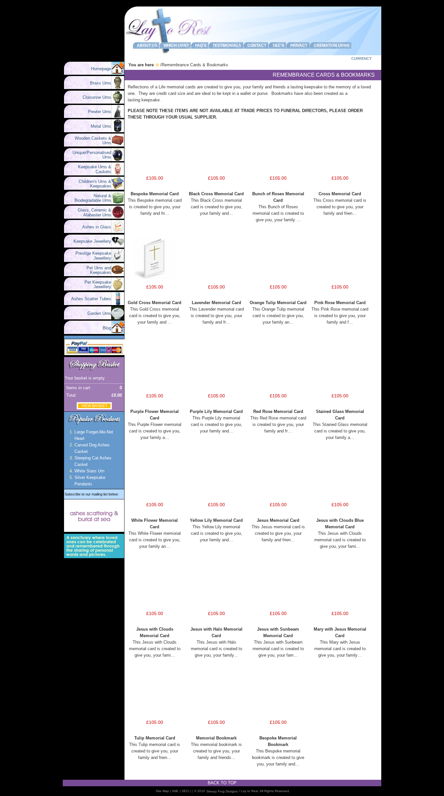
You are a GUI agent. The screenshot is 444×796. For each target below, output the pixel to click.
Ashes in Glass (94, 227)
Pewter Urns (97, 111)
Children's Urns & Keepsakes (92, 183)
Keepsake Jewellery (89, 241)
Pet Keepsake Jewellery (95, 284)
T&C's (277, 45)
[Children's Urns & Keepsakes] (117, 188)
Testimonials (226, 45)
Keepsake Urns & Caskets (92, 169)
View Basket (94, 406)
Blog (107, 328)
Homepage (101, 68)
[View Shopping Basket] (94, 370)
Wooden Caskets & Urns (90, 140)
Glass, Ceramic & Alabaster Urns (91, 212)
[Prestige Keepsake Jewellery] (117, 260)
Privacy (297, 45)
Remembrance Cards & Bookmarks (195, 64)
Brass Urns (98, 83)
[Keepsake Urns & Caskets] (117, 174)
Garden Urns (96, 313)
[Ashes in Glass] (117, 231)
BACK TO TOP (222, 782)
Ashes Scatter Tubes (88, 298)
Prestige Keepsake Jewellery (90, 255)
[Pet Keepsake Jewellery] (117, 289)
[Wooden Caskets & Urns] (117, 145)
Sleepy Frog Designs (222, 791)
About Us (146, 45)
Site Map (162, 791)
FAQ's (199, 45)
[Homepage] (117, 73)
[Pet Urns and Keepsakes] (117, 274)
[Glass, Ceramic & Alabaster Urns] (117, 217)
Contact (255, 45)
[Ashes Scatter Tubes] (117, 303)
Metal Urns (98, 126)
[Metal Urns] (117, 130)
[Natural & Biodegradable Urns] (117, 202)
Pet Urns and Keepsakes (96, 270)
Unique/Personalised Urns (89, 155)
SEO (185, 791)
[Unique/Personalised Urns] (117, 159)
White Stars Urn (89, 471)
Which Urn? (175, 45)
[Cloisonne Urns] (117, 102)
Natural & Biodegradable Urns (92, 198)
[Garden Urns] (117, 317)
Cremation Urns (330, 45)
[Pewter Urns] (117, 116)
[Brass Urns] (117, 87)
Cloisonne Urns (94, 97)
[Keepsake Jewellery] (117, 246)
